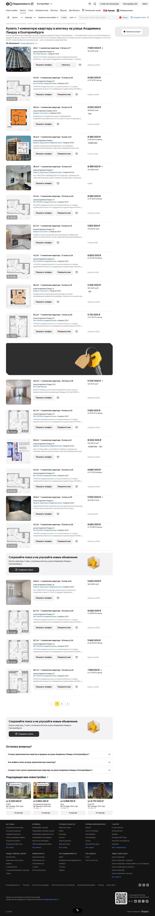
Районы (9, 863)
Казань (88, 841)
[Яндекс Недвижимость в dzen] (143, 885)
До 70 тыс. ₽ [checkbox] (46, 362)
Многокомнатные (39, 870)
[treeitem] (12, 10)
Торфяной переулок (13, 834)
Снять (87, 857)
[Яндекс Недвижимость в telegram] (147, 885)
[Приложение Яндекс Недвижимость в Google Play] (139, 901)
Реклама (26, 885)
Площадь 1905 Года (119, 837)
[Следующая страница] (67, 704)
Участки (62, 867)
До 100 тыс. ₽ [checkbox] (61, 362)
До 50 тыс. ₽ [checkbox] (31, 362)
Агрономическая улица (14, 827)
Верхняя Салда (64, 844)
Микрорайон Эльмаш (40, 827)
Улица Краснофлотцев (14, 844)
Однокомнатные (38, 860)
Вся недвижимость (13, 885)
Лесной (62, 837)
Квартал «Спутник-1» (41, 113)
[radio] (61, 704)
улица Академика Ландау (42, 51)
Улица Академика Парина (15, 837)
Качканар (62, 834)
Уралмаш (115, 844)
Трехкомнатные (38, 863)
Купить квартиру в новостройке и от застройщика (130, 863)
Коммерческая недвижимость (70, 860)
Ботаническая (117, 831)
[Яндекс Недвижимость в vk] (140, 885)
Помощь (101, 885)
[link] (145, 4)
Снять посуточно (91, 860)
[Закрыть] (148, 17)
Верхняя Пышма (65, 827)
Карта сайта (111, 885)
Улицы (8, 873)
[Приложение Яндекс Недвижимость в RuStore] (147, 901)
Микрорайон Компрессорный (43, 831)
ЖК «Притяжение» (40, 54)
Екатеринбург (90, 837)
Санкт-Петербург (91, 831)
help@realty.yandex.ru (51, 899)
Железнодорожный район (42, 844)
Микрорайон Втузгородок (42, 837)
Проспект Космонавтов (120, 841)
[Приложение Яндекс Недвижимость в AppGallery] (143, 901)
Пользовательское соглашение (63, 885)
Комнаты (62, 863)
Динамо (115, 834)
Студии (35, 867)
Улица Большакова (13, 841)
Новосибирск (90, 834)
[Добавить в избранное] (80, 65)
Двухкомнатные (38, 857)
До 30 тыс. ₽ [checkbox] (16, 362)
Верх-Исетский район (40, 841)
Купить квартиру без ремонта (123, 867)
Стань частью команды (40, 885)
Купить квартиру (118, 857)
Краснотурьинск (65, 841)
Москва (88, 827)
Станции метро (11, 867)
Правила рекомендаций (86, 885)
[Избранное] (90, 4)
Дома (61, 857)
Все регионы (10, 857)
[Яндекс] (145, 911)
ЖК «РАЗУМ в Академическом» (45, 83)
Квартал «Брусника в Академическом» (47, 143)
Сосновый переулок (13, 831)
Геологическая (117, 827)
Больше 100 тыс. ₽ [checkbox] (18, 369)
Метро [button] (125, 18)
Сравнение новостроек (14, 860)
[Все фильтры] (8, 17)
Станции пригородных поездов (17, 870)
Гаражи (61, 870)
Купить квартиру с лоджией (122, 860)
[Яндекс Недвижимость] (20, 3)
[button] (95, 4)
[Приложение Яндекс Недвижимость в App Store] (135, 901)
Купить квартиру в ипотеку (122, 873)
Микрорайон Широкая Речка (42, 834)
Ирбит (61, 831)
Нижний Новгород (92, 844)
